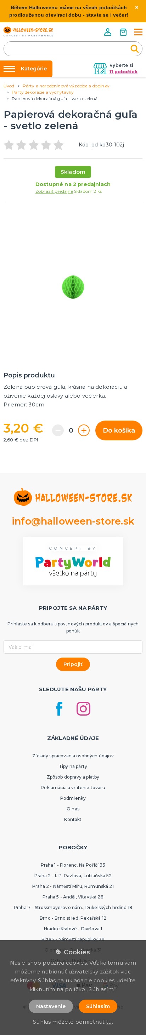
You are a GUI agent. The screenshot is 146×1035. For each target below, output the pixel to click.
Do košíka (119, 430)
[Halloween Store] (28, 31)
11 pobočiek (123, 71)
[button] (108, 32)
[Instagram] (83, 709)
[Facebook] (59, 709)
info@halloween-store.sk (73, 521)
